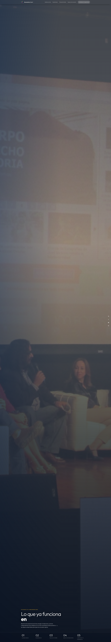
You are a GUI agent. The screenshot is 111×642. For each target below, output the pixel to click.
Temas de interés (62, 2)
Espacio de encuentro (72, 2)
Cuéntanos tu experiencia (84, 2)
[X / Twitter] (108, 316)
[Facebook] (108, 319)
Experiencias (55, 2)
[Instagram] (108, 326)
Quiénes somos (48, 2)
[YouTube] (108, 323)
